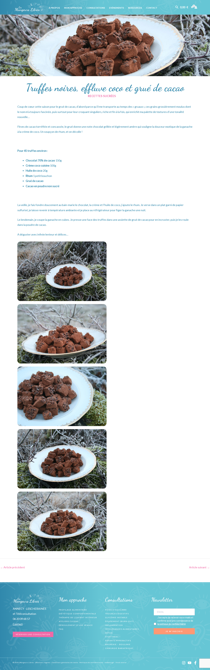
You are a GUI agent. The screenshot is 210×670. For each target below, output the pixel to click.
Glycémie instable (116, 617)
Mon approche (73, 7)
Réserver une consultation (33, 634)
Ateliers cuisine (69, 621)
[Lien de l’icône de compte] (195, 7)
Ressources (135, 7)
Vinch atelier (121, 662)
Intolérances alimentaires (122, 629)
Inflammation (114, 625)
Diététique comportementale (77, 613)
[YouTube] (189, 663)
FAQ (61, 629)
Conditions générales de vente (65, 662)
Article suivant (199, 567)
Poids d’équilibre (116, 610)
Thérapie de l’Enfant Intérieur (78, 617)
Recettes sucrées (102, 96)
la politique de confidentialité (171, 624)
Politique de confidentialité (91, 662)
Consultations (95, 7)
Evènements (116, 7)
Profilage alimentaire (73, 610)
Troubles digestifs (117, 613)
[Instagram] (184, 663)
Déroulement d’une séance (76, 625)
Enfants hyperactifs (118, 640)
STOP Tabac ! (113, 637)
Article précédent (12, 567)
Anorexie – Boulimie (118, 644)
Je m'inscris (174, 631)
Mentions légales (42, 662)
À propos (54, 7)
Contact (151, 7)
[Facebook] (195, 663)
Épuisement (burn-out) (119, 621)
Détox (109, 633)
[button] (177, 7)
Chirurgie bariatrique (119, 648)
